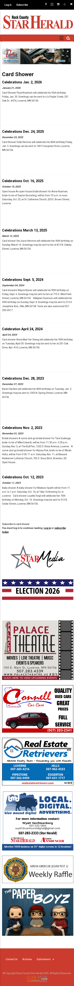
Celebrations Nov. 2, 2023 (22, 428)
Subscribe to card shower (16, 524)
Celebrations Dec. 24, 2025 (23, 131)
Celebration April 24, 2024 (22, 329)
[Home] (38, 22)
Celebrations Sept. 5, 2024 (22, 280)
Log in (8, 4)
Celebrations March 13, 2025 (24, 230)
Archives (27, 959)
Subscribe (22, 4)
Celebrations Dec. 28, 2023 (23, 378)
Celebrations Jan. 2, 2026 (22, 82)
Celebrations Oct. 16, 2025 (22, 181)
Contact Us (12, 959)
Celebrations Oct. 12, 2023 (22, 477)
